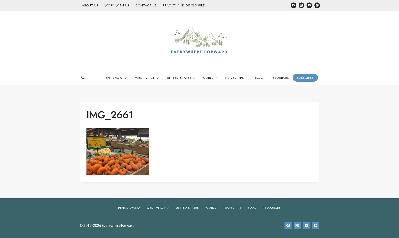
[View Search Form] (83, 78)
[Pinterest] (317, 5)
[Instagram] (301, 5)
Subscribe (305, 77)
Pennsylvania (116, 77)
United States (187, 208)
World (211, 208)
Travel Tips (232, 208)
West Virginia (147, 77)
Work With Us (117, 5)
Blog (259, 77)
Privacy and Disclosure (184, 5)
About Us (90, 5)
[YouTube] (309, 5)
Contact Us (146, 5)
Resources (280, 77)
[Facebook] (293, 5)
